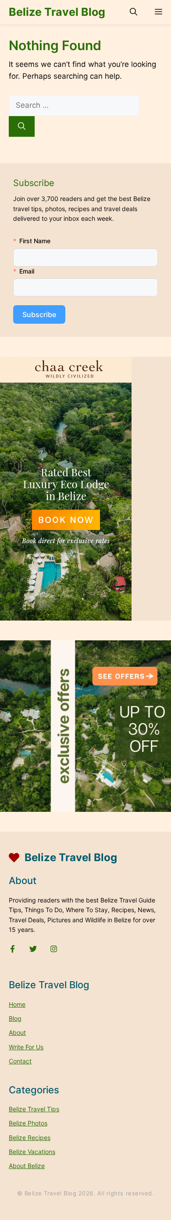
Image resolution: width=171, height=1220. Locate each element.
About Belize (27, 1165)
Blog (15, 1018)
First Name (34, 241)
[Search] (22, 126)
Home (17, 1004)
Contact (20, 1061)
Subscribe (39, 314)
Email (26, 271)
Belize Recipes (29, 1137)
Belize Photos (28, 1123)
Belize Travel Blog (57, 11)
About (17, 1032)
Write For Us (26, 1047)
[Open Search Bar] (133, 12)
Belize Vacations (32, 1151)
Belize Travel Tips (34, 1109)
